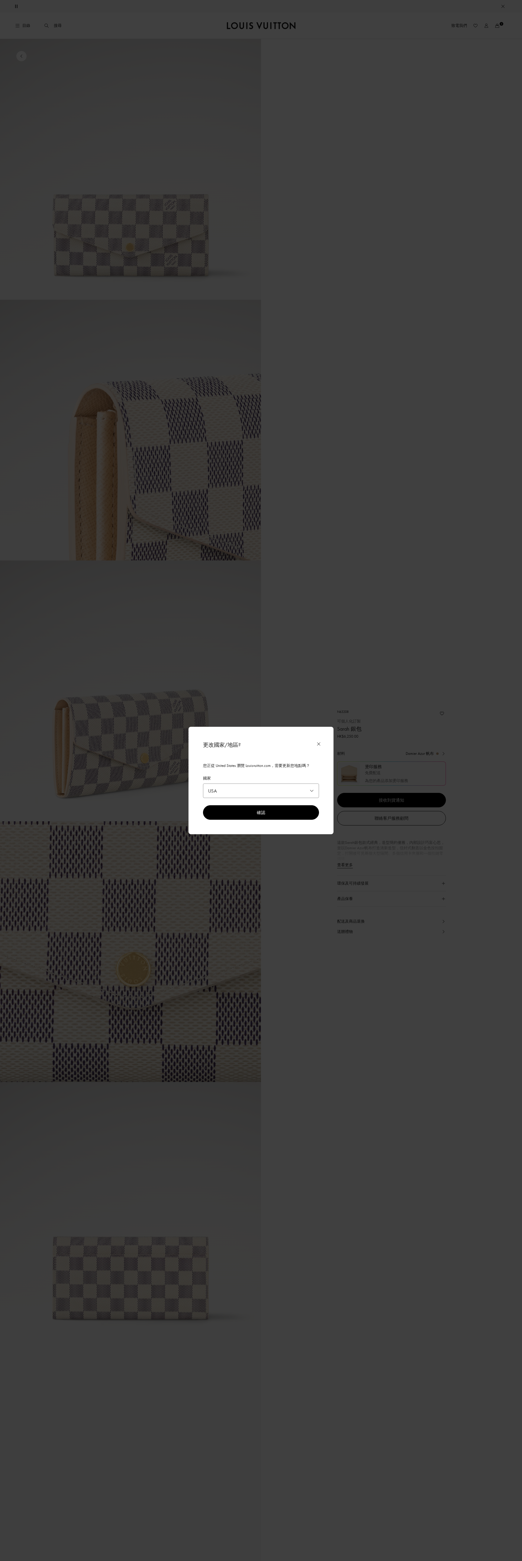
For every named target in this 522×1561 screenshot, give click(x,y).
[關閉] (319, 744)
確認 (261, 812)
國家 (207, 778)
